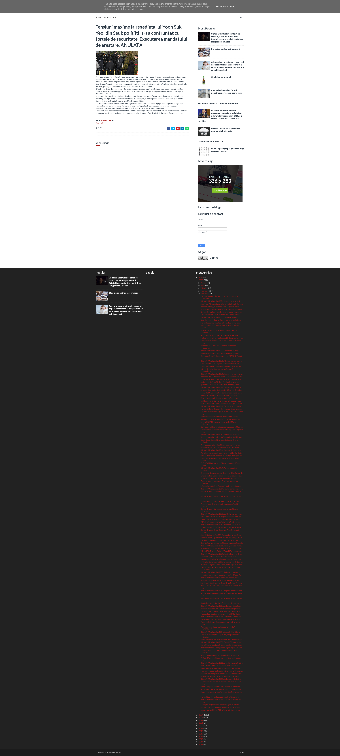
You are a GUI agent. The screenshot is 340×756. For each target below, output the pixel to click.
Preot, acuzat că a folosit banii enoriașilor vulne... (220, 445)
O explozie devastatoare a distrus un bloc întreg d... (222, 473)
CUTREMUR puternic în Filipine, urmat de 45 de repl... (220, 464)
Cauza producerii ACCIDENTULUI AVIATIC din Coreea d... (220, 568)
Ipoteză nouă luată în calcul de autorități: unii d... (220, 385)
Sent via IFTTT (101, 123)
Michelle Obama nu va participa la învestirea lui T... (221, 580)
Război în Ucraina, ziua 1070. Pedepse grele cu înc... (222, 374)
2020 (201, 726)
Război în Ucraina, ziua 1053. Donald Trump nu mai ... (222, 642)
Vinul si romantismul (221, 77)
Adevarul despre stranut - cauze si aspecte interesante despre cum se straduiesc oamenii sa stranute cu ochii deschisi (227, 66)
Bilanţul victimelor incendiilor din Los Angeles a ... (220, 655)
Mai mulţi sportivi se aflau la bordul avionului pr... (220, 323)
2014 (201, 742)
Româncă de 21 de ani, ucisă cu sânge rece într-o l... (222, 376)
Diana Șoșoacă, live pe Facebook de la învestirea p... (222, 639)
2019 (201, 728)
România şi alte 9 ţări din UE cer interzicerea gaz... (221, 603)
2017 (201, 734)
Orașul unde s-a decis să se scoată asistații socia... (221, 476)
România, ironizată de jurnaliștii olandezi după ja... (221, 353)
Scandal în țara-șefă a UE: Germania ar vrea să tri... (221, 535)
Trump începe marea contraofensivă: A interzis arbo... (220, 459)
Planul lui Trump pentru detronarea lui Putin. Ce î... (221, 453)
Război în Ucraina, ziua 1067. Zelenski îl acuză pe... (221, 434)
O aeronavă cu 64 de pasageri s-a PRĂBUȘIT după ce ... (221, 357)
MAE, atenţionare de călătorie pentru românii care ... (222, 562)
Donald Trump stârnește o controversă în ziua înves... (219, 510)
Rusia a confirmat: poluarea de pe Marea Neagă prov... (220, 326)
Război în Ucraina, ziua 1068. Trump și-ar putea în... (221, 406)
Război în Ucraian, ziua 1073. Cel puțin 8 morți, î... (220, 317)
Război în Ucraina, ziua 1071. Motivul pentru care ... (221, 361)
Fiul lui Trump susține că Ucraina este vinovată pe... (221, 645)
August (204, 283)
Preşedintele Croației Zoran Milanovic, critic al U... (221, 611)
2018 (201, 731)
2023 (201, 717)
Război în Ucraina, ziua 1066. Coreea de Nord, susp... (222, 450)
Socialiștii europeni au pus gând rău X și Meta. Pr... (221, 575)
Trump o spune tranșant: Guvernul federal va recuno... (219, 482)
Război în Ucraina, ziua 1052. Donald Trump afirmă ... (222, 663)
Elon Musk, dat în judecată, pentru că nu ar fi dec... (221, 583)
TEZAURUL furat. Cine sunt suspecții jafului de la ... (222, 379)
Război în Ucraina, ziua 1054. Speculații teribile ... (220, 632)
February (205, 291)
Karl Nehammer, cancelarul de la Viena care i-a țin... (221, 619)
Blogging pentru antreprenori (225, 49)
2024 (201, 715)
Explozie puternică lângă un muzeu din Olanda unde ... (222, 412)
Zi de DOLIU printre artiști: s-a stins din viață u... (220, 478)
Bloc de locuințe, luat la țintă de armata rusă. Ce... (221, 320)
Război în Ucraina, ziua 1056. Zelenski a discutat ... (221, 606)
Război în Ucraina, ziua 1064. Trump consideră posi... (222, 489)
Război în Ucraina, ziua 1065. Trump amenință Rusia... (219, 469)
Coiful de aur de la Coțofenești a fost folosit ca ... (220, 363)
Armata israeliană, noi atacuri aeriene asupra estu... (221, 608)
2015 (201, 739)
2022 (201, 720)
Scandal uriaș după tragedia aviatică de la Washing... (222, 309)
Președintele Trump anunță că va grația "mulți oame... (219, 505)
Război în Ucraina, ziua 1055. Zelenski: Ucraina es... (221, 617)
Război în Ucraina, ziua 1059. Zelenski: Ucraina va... (221, 572)
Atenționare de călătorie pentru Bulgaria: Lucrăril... (221, 548)
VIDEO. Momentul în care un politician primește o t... (221, 659)
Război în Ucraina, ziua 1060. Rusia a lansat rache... (221, 554)
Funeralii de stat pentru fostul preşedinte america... (222, 673)
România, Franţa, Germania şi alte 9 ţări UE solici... (221, 306)
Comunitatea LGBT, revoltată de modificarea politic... (219, 651)
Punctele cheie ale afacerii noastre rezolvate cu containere (226, 91)
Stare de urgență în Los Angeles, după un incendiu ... (221, 693)
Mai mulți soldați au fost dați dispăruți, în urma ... (220, 697)
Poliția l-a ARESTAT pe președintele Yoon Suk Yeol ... (221, 587)
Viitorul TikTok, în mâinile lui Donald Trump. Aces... (221, 551)
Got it (233, 6)
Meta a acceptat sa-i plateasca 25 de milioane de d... (222, 338)
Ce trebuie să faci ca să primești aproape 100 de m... (222, 427)
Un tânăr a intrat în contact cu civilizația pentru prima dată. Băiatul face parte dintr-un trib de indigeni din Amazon (227, 37)
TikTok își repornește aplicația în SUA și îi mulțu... (220, 522)
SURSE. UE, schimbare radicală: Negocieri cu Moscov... (219, 331)
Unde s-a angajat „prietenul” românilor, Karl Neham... (222, 437)
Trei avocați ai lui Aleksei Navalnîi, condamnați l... (220, 556)
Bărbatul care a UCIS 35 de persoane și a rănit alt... (221, 516)
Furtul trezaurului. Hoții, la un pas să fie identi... (220, 398)
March (204, 288)
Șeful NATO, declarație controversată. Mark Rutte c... (221, 599)
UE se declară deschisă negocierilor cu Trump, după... (220, 441)
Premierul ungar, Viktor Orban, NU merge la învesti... (222, 564)
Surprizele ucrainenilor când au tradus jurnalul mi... (221, 668)
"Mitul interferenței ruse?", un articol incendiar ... (220, 665)
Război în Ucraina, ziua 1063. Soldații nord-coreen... (221, 514)
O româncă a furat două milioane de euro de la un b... (221, 683)
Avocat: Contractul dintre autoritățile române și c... (221, 390)
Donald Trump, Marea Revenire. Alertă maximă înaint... (220, 531)
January (204, 293)
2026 (201, 277)
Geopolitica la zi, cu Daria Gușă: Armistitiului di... (220, 447)
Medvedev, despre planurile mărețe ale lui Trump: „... (222, 671)
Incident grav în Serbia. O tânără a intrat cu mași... (221, 401)
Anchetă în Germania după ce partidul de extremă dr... (221, 594)
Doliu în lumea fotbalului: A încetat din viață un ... (220, 416)
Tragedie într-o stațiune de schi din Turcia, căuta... (221, 501)
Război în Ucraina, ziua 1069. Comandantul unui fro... (222, 387)
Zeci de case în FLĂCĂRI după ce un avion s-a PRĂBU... (219, 297)
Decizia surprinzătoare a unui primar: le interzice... (221, 686)
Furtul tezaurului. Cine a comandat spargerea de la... (222, 403)
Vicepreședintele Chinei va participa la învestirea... (221, 559)
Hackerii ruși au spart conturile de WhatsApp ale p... (222, 537)
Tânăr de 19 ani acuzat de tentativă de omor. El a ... (221, 393)
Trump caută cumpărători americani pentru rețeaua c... (222, 430)
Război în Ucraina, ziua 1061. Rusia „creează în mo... (221, 546)
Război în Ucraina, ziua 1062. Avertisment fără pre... (222, 524)
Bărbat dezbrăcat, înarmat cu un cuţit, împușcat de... (222, 455)
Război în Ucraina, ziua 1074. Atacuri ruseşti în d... (221, 301)
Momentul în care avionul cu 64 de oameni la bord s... (221, 342)
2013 (201, 744)
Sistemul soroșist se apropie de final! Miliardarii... (220, 614)
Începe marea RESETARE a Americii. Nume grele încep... (220, 711)
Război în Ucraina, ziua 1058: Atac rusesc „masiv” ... (221, 577)
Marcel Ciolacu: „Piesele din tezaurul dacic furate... (221, 409)
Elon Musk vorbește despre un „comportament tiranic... (220, 635)
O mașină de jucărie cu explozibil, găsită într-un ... (221, 704)
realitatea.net (106, 120)
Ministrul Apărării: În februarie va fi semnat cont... (221, 486)
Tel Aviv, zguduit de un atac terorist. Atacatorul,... (221, 540)
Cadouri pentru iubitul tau (210, 141)
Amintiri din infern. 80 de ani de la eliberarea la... (220, 382)
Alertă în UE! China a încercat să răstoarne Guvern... (218, 346)
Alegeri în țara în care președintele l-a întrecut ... (220, 395)
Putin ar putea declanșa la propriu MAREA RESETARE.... (218, 628)
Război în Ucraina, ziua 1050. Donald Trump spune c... (221, 700)
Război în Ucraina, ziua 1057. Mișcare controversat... (222, 590)
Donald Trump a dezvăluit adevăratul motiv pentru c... (221, 492)
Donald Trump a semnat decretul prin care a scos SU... (221, 497)
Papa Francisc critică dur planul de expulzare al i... (221, 519)
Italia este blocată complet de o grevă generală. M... (222, 647)
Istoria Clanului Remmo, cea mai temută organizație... (217, 370)
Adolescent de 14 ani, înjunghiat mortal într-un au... (222, 689)
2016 (201, 736)
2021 (201, 723)
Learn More (222, 6)
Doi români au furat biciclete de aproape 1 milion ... (221, 312)
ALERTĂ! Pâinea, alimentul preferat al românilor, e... (222, 304)
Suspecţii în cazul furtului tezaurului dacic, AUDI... (221, 315)
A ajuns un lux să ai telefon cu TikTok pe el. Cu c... (221, 419)
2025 (201, 280)
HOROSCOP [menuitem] (109, 17)
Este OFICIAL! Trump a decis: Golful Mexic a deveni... (219, 423)
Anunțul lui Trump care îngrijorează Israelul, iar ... (220, 335)
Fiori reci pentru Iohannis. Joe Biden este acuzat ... (221, 707)
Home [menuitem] (98, 17)
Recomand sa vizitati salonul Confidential (218, 103)
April (203, 285)
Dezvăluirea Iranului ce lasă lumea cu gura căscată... (222, 543)
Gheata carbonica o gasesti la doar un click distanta (225, 129)
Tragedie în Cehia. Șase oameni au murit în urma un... (220, 623)
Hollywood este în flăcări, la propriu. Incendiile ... (220, 676)
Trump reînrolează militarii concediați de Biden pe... (221, 366)
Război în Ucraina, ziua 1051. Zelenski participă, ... (221, 679)
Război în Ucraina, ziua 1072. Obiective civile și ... (220, 350)
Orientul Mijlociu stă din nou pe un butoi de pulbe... (222, 527)
